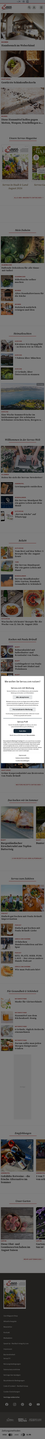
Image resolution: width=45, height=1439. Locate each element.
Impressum (22, 755)
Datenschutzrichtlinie (22, 758)
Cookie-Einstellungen (22, 761)
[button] (23, 731)
